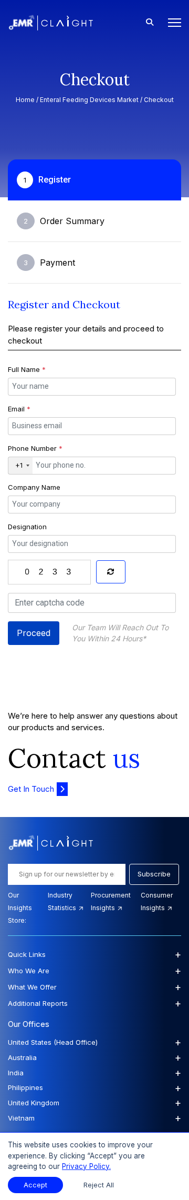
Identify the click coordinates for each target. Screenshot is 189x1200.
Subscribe (154, 874)
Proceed (33, 633)
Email (19, 409)
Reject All (98, 1185)
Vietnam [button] (94, 1118)
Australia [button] (94, 1057)
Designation (27, 526)
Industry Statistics (63, 901)
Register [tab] (47, 180)
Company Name (34, 487)
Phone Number (35, 448)
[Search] (150, 23)
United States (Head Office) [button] (94, 1042)
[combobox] (20, 465)
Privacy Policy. (86, 1166)
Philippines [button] (94, 1088)
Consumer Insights (157, 901)
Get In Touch (31, 789)
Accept (35, 1185)
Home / (28, 100)
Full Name (27, 369)
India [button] (94, 1072)
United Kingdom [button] (94, 1102)
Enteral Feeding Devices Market (89, 100)
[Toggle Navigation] (171, 22)
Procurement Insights (111, 901)
